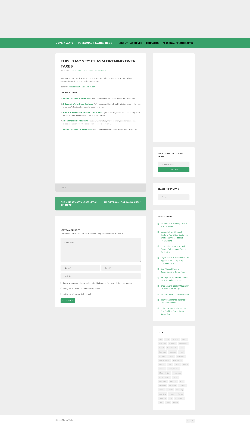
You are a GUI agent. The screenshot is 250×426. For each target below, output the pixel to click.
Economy (162, 352)
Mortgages (177, 373)
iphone (161, 364)
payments (163, 381)
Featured (173, 352)
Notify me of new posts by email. (77, 294)
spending (162, 394)
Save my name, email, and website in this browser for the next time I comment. (97, 283)
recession (172, 385)
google (171, 356)
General (162, 356)
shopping (179, 390)
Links (169, 364)
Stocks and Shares (176, 394)
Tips (160, 402)
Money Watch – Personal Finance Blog (83, 42)
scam (161, 390)
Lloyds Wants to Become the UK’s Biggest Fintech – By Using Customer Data (175, 260)
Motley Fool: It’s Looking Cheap (122, 202)
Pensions (173, 381)
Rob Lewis (88, 70)
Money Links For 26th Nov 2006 (77, 129)
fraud (181, 352)
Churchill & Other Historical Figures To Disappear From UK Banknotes (174, 249)
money (161, 369)
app (160, 339)
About (123, 43)
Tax (68, 188)
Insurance (180, 356)
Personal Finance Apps (177, 43)
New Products (164, 377)
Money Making (173, 369)
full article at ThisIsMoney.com (82, 86)
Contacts (152, 43)
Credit (161, 348)
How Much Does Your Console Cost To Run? (82, 112)
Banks (184, 339)
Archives (136, 43)
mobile (185, 364)
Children (172, 343)
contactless (183, 343)
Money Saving (164, 373)
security (170, 390)
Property (162, 385)
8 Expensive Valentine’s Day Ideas (78, 104)
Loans (177, 364)
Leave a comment (100, 70)
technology (179, 398)
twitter (175, 402)
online (175, 377)
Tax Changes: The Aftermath (75, 120)
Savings (182, 385)
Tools (168, 402)
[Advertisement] (125, 19)
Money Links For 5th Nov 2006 (76, 98)
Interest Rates (164, 360)
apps (167, 339)
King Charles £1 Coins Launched (175, 294)
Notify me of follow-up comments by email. (81, 288)
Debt (181, 348)
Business (162, 343)
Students (162, 398)
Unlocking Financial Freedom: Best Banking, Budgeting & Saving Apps (173, 311)
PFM (181, 381)
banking (175, 339)
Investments (177, 360)
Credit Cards (171, 348)
